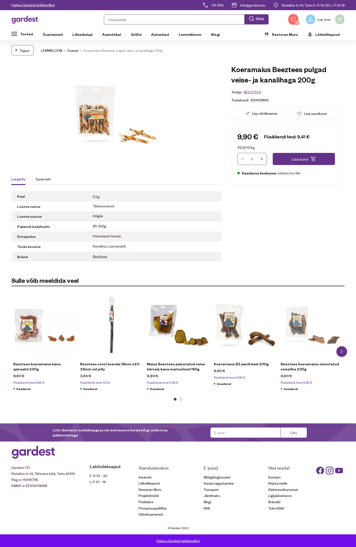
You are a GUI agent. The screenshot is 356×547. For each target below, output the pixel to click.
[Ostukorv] (340, 19)
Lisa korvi (300, 159)
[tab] (20, 179)
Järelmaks (212, 495)
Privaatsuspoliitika (153, 507)
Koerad (73, 50)
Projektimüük (149, 495)
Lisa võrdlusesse (264, 113)
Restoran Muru (285, 34)
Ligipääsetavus (280, 495)
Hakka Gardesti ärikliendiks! (33, 4)
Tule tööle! (276, 507)
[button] (186, 19)
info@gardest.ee (252, 4)
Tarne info (43, 178)
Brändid (274, 501)
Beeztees (100, 256)
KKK (207, 507)
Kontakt (274, 477)
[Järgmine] (341, 351)
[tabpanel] (44, 345)
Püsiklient (146, 501)
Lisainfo (18, 179)
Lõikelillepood (327, 34)
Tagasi (24, 50)
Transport (211, 489)
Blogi (215, 34)
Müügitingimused (217, 477)
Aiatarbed (160, 34)
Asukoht (145, 477)
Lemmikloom (190, 34)
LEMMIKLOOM (51, 50)
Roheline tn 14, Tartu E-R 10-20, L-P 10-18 (313, 4)
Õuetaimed (53, 34)
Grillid (136, 34)
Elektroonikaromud (283, 489)
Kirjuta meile (277, 483)
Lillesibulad (82, 34)
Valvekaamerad (151, 514)
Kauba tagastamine (219, 483)
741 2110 (217, 4)
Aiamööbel (111, 34)
